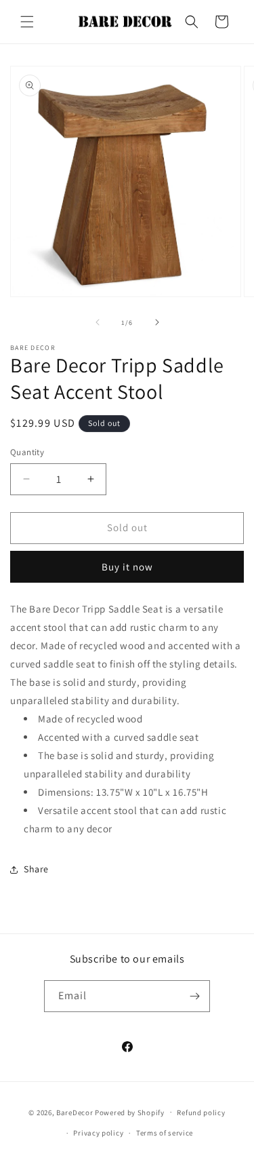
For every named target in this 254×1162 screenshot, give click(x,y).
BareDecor (74, 1112)
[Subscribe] (194, 996)
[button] (27, 22)
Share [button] (36, 869)
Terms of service (164, 1133)
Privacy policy (98, 1133)
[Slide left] (97, 322)
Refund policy (201, 1112)
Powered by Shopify (130, 1112)
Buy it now (127, 566)
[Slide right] (157, 322)
